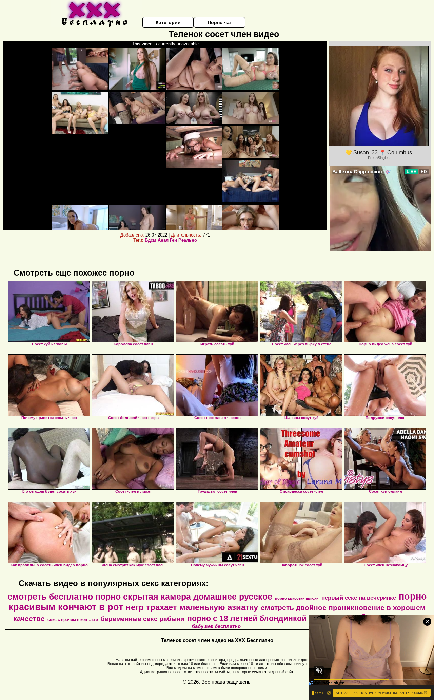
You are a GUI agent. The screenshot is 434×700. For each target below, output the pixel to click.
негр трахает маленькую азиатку (192, 607)
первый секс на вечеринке (358, 597)
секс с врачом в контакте (72, 619)
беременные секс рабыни (142, 618)
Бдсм (150, 240)
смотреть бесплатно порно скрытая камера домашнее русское (139, 596)
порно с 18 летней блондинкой (247, 618)
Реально (187, 240)
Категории (168, 22)
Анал (163, 240)
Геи (173, 240)
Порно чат (220, 22)
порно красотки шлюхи (297, 598)
